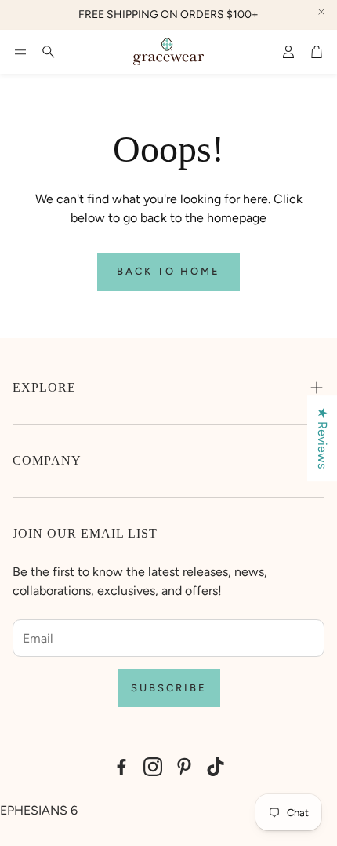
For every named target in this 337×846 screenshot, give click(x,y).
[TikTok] (215, 766)
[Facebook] (121, 766)
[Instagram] (152, 766)
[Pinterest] (184, 766)
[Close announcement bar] (321, 12)
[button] (20, 52)
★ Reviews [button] (322, 438)
